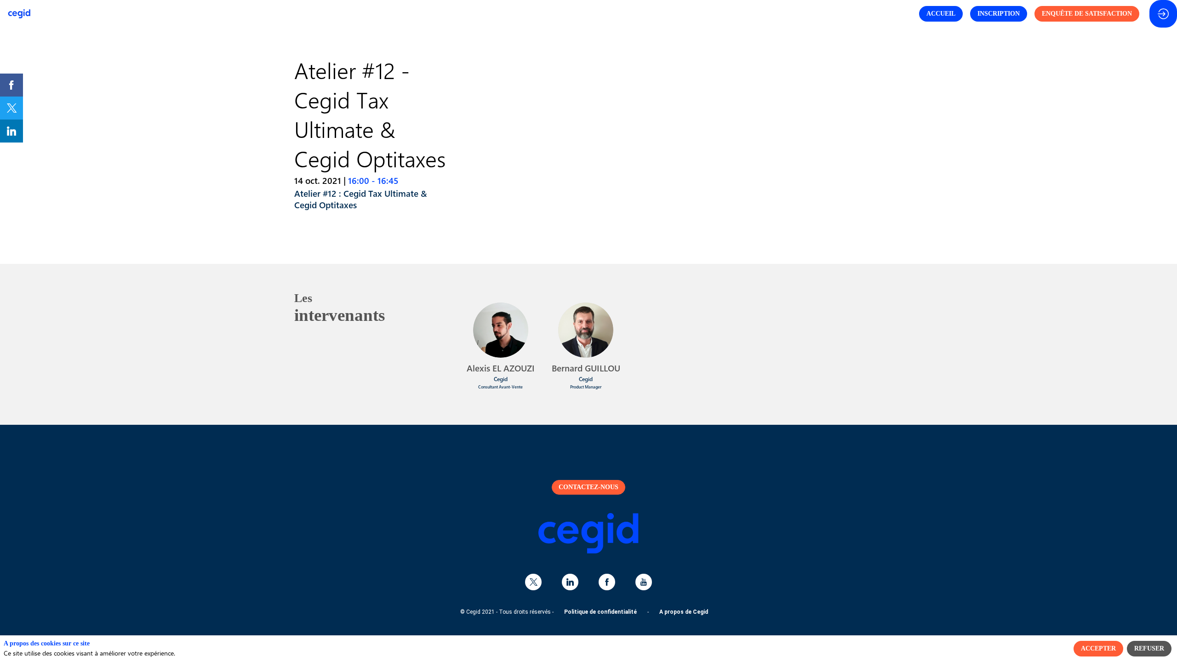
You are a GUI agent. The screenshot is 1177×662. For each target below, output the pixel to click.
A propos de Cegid (683, 612)
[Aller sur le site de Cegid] (588, 551)
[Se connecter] (1163, 14)
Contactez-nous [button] (588, 487)
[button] (941, 14)
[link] (11, 85)
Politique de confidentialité (600, 612)
